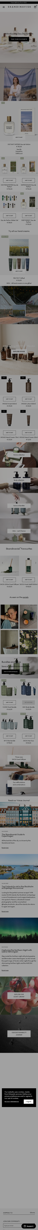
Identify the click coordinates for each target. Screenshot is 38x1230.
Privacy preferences (12, 1101)
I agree (28, 1101)
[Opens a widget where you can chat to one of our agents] (28, 1226)
